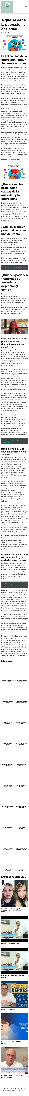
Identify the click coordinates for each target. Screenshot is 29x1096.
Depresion (4, 17)
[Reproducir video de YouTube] (14, 171)
